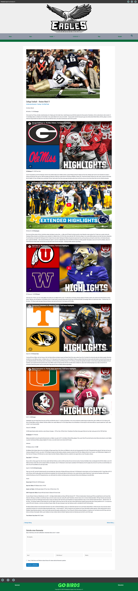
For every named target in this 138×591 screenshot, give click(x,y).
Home (10, 36)
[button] (52, 36)
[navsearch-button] (132, 36)
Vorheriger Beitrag (27, 522)
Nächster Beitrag (111, 522)
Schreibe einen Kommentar (31, 104)
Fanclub (51, 36)
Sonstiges (39, 104)
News (30, 36)
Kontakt (120, 36)
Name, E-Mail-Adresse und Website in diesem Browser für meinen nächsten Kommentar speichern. (47, 560)
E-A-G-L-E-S (75, 36)
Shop (99, 36)
